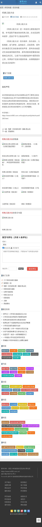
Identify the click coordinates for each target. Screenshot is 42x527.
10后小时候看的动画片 (30, 390)
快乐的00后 (24, 408)
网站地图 (24, 505)
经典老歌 (7, 298)
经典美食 (8, 502)
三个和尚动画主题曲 (11, 280)
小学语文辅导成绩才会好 (11, 326)
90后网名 (23, 433)
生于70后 (30, 368)
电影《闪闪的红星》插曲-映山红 (16, 129)
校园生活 (24, 496)
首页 (1, 7)
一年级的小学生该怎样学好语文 (14, 337)
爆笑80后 (29, 451)
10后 (4, 382)
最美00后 (5, 404)
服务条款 (8, 491)
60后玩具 (34, 354)
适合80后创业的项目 (9, 451)
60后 (4, 346)
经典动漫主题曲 (9, 289)
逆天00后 (15, 408)
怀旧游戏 (8, 499)
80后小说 (13, 454)
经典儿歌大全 (8, 78)
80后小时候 (22, 454)
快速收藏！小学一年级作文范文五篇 (15, 328)
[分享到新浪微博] (22, 511)
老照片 (23, 499)
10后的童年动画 (16, 386)
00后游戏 (13, 411)
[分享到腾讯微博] (25, 511)
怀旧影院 (24, 491)
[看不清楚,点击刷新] (21, 269)
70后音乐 (21, 372)
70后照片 (5, 372)
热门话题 (24, 485)
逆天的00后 (6, 408)
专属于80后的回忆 (8, 447)
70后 (4, 364)
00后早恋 (5, 411)
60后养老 (30, 351)
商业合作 (8, 488)
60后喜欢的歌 (7, 354)
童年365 (10, 476)
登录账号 (15, 248)
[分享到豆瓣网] (15, 511)
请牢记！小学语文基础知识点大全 (15, 314)
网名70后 (21, 368)
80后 (4, 442)
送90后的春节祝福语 (17, 422)
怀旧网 (18, 514)
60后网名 (26, 354)
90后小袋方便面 (7, 429)
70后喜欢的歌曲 (7, 375)
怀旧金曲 (8, 496)
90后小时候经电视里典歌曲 (11, 426)
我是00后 (31, 404)
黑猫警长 (8, 131)
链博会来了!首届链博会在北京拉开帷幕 (16, 323)
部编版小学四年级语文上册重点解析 (15, 340)
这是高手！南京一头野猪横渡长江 (15, 334)
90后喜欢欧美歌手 (21, 429)
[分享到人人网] (28, 511)
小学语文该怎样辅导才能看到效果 (15, 317)
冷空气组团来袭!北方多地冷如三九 (15, 331)
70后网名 (18, 375)
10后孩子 (30, 393)
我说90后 (5, 422)
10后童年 (16, 390)
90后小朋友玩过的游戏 (31, 426)
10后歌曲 (13, 393)
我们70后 (13, 368)
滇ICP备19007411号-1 (8, 474)
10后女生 (5, 393)
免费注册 (8, 485)
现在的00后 (22, 404)
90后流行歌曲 (7, 436)
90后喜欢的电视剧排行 (10, 433)
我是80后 (20, 447)
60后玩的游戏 (7, 358)
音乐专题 (16, 7)
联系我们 (24, 482)
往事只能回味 (8, 292)
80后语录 (5, 454)
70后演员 (30, 372)
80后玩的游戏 (33, 454)
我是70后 (5, 368)
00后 (4, 400)
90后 (4, 418)
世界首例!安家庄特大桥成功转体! (14, 320)
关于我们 (8, 482)
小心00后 (13, 404)
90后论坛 (31, 433)
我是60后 (5, 351)
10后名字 (21, 393)
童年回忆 (8, 505)
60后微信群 (17, 354)
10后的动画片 (7, 390)
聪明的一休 (8, 283)
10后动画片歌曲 (28, 386)
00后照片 (33, 408)
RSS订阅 (24, 502)
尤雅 (5, 301)
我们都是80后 (29, 447)
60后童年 (16, 358)
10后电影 (5, 386)
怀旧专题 (8, 7)
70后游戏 (13, 372)
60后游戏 (21, 351)
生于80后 (21, 451)
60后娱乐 (13, 351)
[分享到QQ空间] (18, 511)
